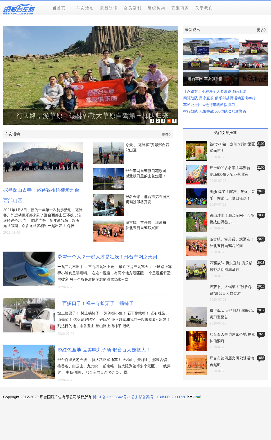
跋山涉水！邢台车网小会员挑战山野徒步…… (196, 222)
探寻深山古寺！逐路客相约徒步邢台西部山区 (43, 162)
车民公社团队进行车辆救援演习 (209, 105)
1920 (261, 334)
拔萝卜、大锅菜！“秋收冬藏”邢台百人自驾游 (196, 294)
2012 (261, 310)
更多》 (167, 134)
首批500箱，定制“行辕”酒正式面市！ (196, 151)
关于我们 (204, 8)
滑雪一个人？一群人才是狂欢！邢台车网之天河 (107, 257)
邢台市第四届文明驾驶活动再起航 (196, 365)
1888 (261, 358)
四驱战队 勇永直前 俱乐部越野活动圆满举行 (219, 98)
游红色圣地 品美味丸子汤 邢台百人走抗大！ (104, 350)
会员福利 (133, 8)
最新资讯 (109, 8)
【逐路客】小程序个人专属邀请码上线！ (216, 92)
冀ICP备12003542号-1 (111, 397)
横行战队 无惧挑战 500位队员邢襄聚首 (214, 111)
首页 (61, 8)
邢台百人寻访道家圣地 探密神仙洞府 (196, 341)
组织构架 (157, 8)
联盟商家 (180, 8)
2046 (261, 191)
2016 (261, 286)
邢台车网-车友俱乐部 (225, 62)
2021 (261, 239)
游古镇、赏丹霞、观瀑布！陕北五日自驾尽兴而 (196, 246)
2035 (261, 215)
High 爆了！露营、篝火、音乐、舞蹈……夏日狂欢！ (196, 199)
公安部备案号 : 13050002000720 (159, 397)
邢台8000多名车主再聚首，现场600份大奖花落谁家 (196, 175)
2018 (261, 263)
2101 (261, 144)
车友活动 (85, 8)
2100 (261, 167)
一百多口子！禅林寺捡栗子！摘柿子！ (97, 303)
